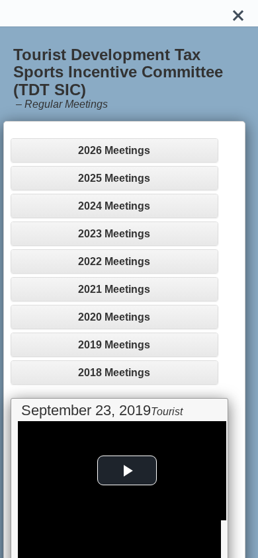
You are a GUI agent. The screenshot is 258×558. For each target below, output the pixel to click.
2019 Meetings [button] (114, 344)
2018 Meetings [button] (114, 372)
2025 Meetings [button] (114, 178)
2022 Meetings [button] (114, 261)
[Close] (238, 13)
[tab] (114, 150)
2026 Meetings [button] (114, 150)
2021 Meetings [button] (114, 289)
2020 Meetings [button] (114, 317)
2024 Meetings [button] (114, 206)
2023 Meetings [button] (114, 233)
